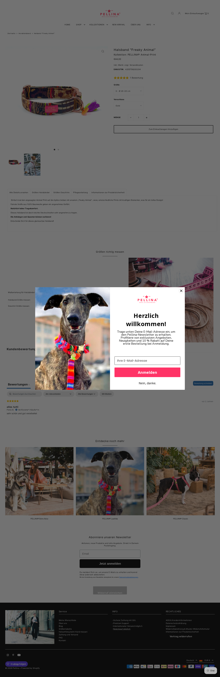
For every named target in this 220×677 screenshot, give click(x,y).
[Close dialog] (181, 290)
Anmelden (147, 372)
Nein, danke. (147, 383)
